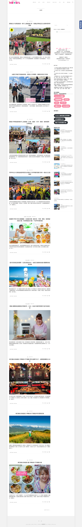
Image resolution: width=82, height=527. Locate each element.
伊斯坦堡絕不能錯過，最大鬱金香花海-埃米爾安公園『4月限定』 (66, 191)
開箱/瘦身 (68, 2)
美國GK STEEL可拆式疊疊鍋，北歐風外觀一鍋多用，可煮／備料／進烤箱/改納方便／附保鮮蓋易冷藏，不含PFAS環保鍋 (29, 220)
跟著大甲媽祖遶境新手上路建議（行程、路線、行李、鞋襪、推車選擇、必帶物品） (29, 122)
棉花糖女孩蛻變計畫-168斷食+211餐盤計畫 (30, 462)
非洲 (59, 2)
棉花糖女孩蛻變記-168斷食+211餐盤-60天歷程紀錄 (30, 413)
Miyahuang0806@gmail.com (63, 60)
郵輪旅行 (61, 204)
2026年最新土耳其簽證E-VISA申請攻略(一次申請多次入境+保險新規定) (66, 131)
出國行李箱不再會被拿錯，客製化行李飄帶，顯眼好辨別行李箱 (30, 74)
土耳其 (43, 2)
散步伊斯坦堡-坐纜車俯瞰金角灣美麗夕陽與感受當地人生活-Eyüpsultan (66, 183)
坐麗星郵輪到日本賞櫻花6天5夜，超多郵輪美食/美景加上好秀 (66, 206)
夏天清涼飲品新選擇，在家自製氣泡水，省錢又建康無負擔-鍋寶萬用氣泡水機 (30, 263)
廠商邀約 (25, 216)
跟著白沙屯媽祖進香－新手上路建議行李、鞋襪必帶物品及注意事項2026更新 (29, 24)
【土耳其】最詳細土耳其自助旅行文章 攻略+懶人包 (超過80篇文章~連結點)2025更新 (66, 166)
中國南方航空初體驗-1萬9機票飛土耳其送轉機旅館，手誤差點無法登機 (63, 200)
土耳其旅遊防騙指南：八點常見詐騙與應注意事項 (66, 149)
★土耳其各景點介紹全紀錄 (63, 155)
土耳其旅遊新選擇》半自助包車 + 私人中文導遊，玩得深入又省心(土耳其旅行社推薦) (66, 157)
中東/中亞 (48, 2)
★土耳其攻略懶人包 (62, 129)
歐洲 (63, 2)
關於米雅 (34, 2)
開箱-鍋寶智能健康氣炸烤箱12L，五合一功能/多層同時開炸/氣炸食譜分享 (30, 307)
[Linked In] (47, 63)
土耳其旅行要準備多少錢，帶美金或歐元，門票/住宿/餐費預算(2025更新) (66, 174)
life (27, 21)
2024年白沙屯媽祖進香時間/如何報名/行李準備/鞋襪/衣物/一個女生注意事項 (29, 173)
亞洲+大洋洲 (55, 2)
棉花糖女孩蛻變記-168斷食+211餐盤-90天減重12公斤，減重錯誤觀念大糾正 (29, 360)
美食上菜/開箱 (29, 216)
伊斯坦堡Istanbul (69, 189)
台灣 (39, 2)
